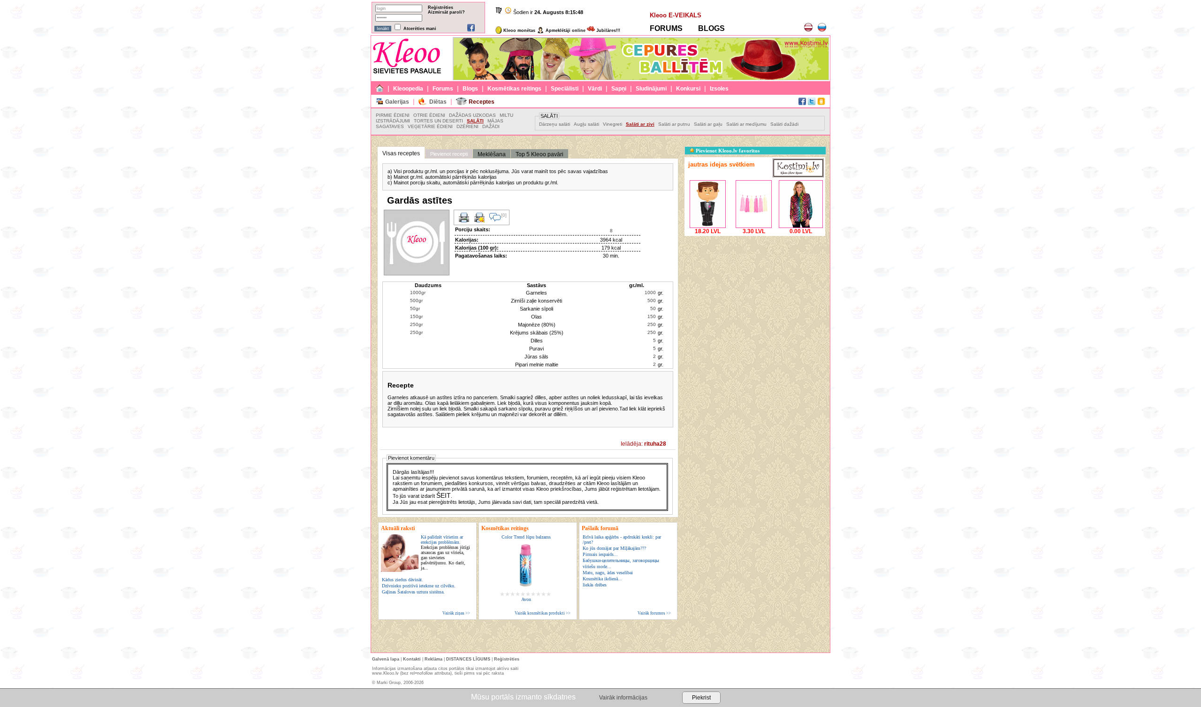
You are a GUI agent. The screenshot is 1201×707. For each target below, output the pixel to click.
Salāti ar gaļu (708, 124)
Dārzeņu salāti (554, 124)
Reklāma (433, 659)
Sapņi (618, 88)
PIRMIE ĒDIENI (393, 115)
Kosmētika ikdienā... (602, 578)
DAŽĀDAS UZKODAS (472, 115)
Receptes (481, 102)
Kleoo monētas (518, 30)
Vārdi (595, 88)
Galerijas (397, 102)
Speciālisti (564, 88)
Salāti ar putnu (674, 124)
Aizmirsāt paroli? (446, 12)
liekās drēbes (595, 584)
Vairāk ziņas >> (456, 613)
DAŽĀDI (491, 126)
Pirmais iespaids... (600, 554)
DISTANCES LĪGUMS (468, 659)
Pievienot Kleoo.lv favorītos (727, 150)
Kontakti (412, 659)
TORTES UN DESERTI (438, 120)
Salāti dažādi (784, 124)
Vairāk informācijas (623, 697)
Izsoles (719, 88)
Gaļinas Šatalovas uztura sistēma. (413, 591)
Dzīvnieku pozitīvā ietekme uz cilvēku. (419, 585)
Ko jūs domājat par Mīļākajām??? (614, 548)
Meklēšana (492, 154)
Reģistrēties (440, 7)
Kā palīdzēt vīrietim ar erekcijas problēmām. (445, 552)
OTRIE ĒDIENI (429, 115)
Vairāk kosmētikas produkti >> (542, 613)
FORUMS (666, 28)
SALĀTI (475, 120)
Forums (443, 88)
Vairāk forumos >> (654, 613)
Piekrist (701, 697)
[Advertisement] (754, 297)
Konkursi (688, 88)
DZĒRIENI (467, 126)
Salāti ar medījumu (746, 124)
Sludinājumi (651, 88)
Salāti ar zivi (640, 124)
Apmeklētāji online (564, 30)
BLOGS (711, 28)
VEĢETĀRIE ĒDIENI (430, 126)
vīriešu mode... (597, 566)
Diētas (438, 102)
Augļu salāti (586, 124)
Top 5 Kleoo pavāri (539, 154)
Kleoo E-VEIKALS (675, 15)
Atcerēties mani (419, 28)
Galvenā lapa (385, 659)
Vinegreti (612, 124)
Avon (526, 599)
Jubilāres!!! (607, 30)
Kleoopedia (408, 88)
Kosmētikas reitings (514, 88)
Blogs (470, 88)
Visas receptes (401, 153)
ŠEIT (443, 495)
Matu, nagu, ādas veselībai (608, 572)
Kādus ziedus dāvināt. (402, 579)
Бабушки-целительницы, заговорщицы (621, 560)
